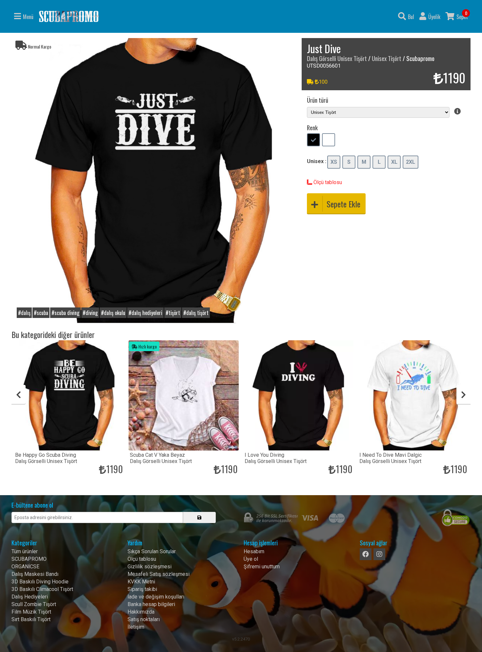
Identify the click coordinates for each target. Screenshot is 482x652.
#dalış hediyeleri (145, 313)
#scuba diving (65, 313)
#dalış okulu (113, 313)
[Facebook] (366, 554)
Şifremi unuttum (262, 566)
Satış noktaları (144, 619)
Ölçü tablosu (327, 182)
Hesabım (254, 551)
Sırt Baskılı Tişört (30, 619)
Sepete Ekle (343, 204)
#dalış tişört (196, 313)
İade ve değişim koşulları (156, 597)
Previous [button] (18, 395)
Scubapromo (69, 16)
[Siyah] (313, 140)
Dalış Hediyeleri (29, 597)
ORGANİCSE (25, 566)
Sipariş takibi (142, 589)
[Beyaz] (328, 140)
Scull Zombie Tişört (33, 604)
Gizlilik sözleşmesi (149, 566)
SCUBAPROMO (29, 559)
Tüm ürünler (24, 551)
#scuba (41, 313)
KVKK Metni (141, 581)
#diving (90, 313)
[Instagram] (379, 554)
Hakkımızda (141, 612)
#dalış (24, 313)
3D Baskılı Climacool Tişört (42, 589)
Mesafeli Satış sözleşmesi (159, 574)
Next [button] (463, 395)
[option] (153, 180)
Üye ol (251, 559)
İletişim (136, 627)
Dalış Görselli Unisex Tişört (337, 58)
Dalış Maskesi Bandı (34, 574)
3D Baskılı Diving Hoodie (40, 581)
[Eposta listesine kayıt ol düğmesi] (199, 517)
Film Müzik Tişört (31, 612)
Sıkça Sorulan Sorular (152, 551)
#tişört (173, 313)
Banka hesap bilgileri (151, 604)
